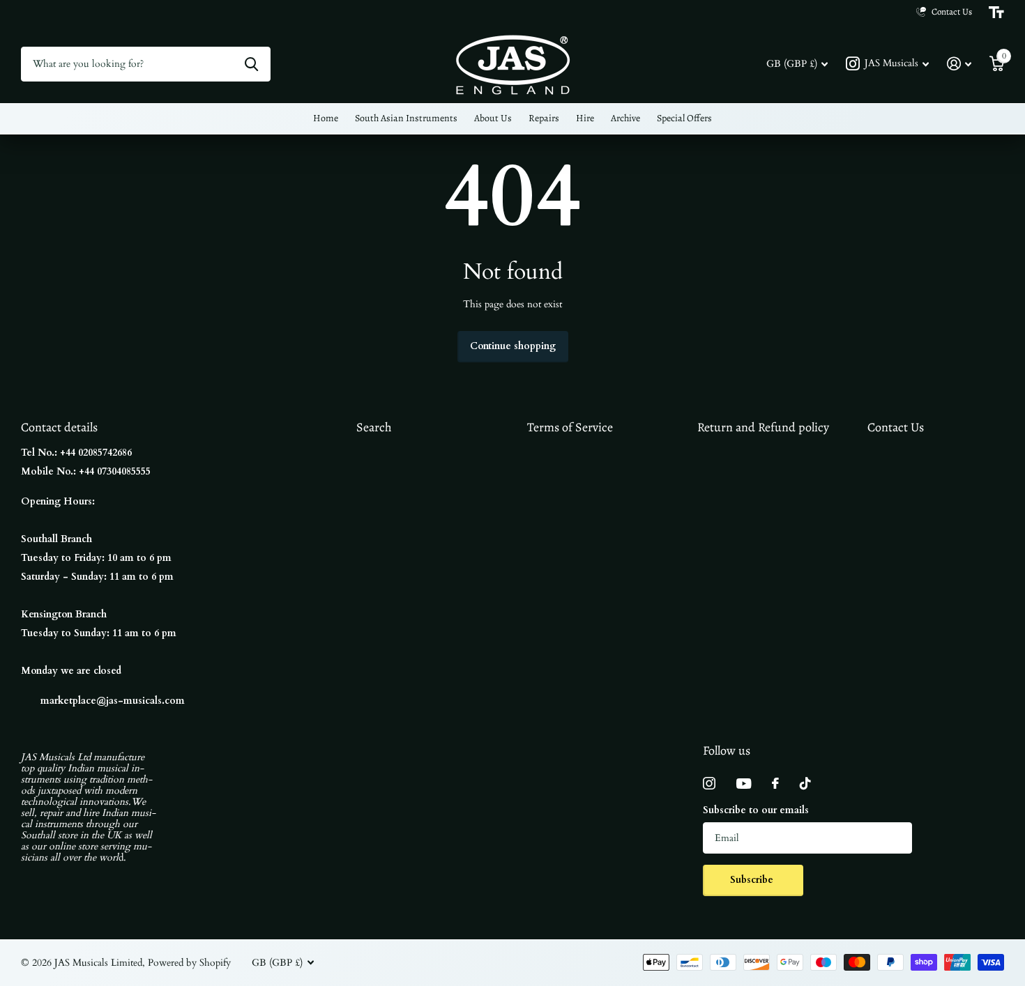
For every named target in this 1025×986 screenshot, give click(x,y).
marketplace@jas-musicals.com (112, 700)
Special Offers (684, 118)
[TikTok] (805, 783)
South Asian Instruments (406, 118)
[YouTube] (743, 783)
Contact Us (895, 427)
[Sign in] (959, 63)
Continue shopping (513, 346)
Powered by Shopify (189, 962)
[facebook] (775, 783)
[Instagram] (709, 783)
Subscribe (753, 879)
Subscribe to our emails (756, 810)
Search (374, 427)
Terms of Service (570, 427)
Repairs (544, 118)
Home (325, 118)
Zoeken (251, 64)
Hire (585, 118)
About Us (493, 118)
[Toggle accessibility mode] (996, 12)
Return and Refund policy (763, 427)
